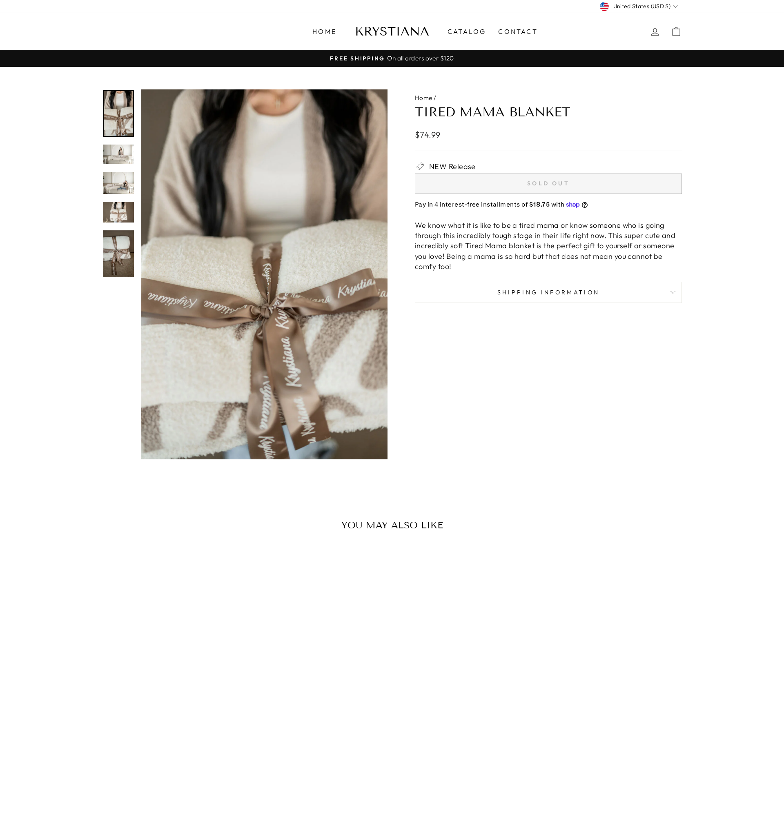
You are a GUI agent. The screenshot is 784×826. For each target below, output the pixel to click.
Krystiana (392, 31)
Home (324, 31)
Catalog (467, 31)
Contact (517, 31)
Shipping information (548, 292)
